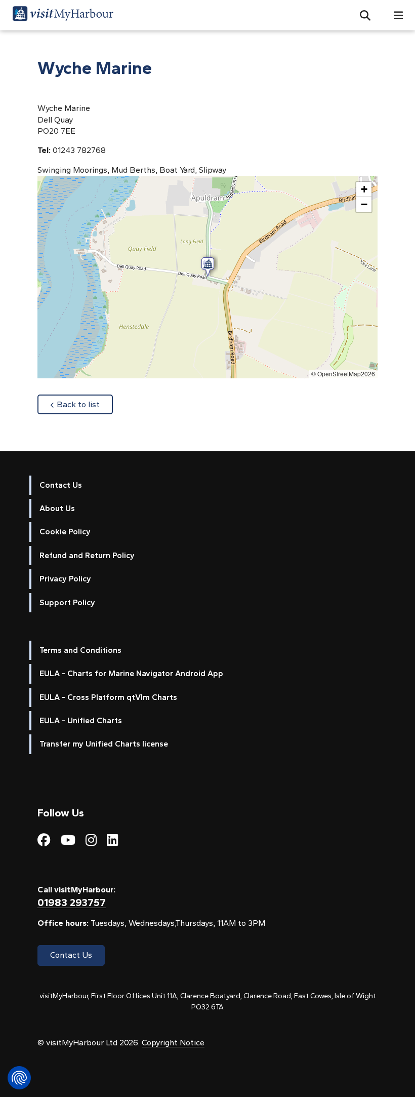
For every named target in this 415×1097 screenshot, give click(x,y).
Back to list (85, 404)
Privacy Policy (65, 578)
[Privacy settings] (19, 1077)
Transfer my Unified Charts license (103, 744)
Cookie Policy (65, 531)
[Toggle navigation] (394, 15)
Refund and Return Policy (87, 555)
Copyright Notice (173, 1042)
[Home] (62, 15)
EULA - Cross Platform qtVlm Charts (108, 697)
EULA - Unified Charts (80, 720)
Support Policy (67, 602)
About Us (57, 508)
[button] (361, 15)
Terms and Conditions (80, 650)
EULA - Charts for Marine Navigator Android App (131, 673)
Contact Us (60, 485)
